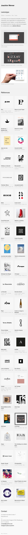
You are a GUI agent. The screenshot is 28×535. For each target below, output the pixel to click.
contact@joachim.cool (6, 524)
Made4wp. (5, 533)
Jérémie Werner (16, 26)
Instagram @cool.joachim (7, 525)
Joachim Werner (7, 5)
